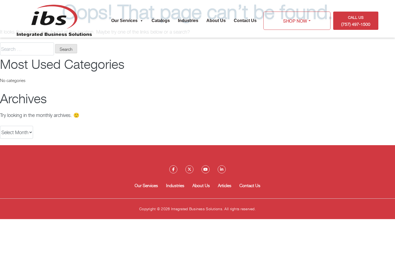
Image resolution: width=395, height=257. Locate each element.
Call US (355, 21)
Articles (224, 185)
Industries (188, 20)
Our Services (124, 20)
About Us (216, 20)
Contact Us (245, 20)
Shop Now (295, 20)
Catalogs (161, 20)
